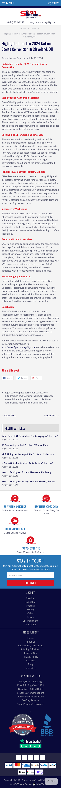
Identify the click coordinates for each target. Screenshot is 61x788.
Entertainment (30, 620)
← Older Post (9, 415)
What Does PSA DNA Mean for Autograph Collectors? (30, 436)
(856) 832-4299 (15, 22)
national (43, 402)
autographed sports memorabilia (21, 402)
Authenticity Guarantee (30, 645)
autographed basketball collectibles (29, 392)
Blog (30, 664)
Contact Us (30, 668)
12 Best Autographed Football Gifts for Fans (25, 445)
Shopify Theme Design (20, 784)
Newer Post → (51, 415)
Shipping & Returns (30, 649)
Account (30, 660)
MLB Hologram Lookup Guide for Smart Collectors (28, 454)
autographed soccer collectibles (34, 399)
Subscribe (30, 583)
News (33, 28)
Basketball (30, 601)
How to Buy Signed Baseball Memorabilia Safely (26, 472)
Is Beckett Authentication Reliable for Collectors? (27, 463)
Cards (30, 616)
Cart (55, 3)
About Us (30, 641)
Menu (10, 3)
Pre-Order (30, 624)
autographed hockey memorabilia (22, 395)
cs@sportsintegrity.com (43, 22)
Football (30, 605)
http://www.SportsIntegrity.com (18, 347)
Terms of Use (30, 653)
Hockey (31, 609)
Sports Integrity (29, 780)
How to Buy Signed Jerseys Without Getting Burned (28, 481)
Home (23, 28)
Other (30, 613)
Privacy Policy (30, 656)
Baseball (30, 598)
